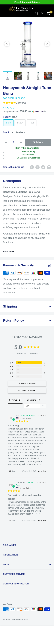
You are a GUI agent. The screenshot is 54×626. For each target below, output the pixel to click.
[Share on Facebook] (32, 167)
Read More (8, 251)
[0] (48, 13)
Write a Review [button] (28, 383)
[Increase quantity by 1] (21, 142)
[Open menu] (4, 9)
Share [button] (13, 471)
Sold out (38, 142)
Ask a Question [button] (28, 390)
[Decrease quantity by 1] (6, 142)
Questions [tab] (31, 399)
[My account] (42, 13)
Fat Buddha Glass (14, 98)
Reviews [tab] (13, 399)
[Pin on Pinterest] (37, 167)
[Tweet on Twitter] (43, 167)
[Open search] (36, 13)
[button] (27, 111)
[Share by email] (49, 167)
